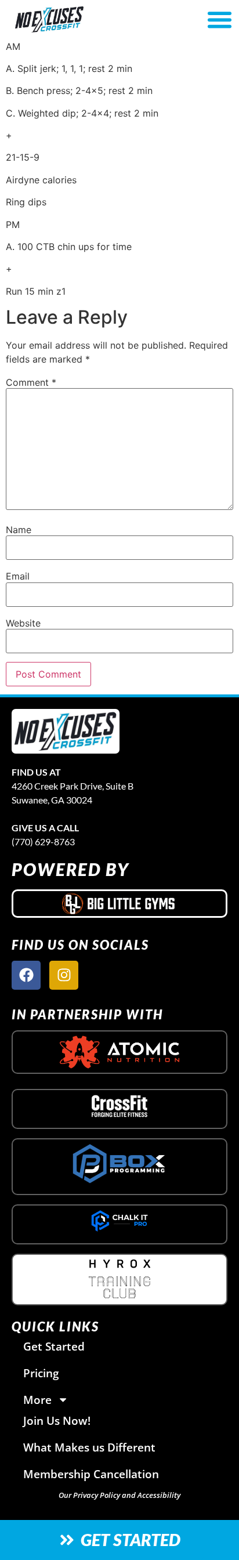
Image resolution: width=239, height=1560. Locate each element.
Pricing (41, 1373)
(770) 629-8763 (43, 841)
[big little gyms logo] (119, 903)
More (37, 1399)
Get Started (54, 1346)
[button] (219, 19)
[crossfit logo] (119, 1106)
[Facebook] (26, 975)
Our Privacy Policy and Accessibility (119, 1495)
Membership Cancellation (91, 1474)
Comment (31, 382)
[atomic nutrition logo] (119, 1052)
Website (23, 623)
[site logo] (66, 731)
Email (18, 576)
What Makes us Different (89, 1447)
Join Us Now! (56, 1420)
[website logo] (84, 19)
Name (18, 529)
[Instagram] (63, 975)
